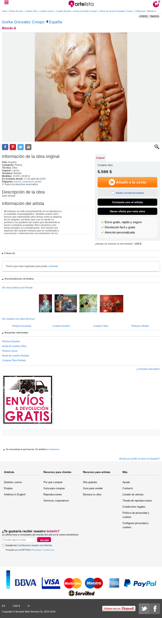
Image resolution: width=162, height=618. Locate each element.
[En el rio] (88, 303)
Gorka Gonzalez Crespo (85, 11)
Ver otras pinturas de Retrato (17, 287)
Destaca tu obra (92, 494)
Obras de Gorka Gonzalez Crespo (116, 11)
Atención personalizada (120, 232)
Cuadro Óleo (31, 11)
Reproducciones (52, 494)
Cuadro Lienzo (47, 11)
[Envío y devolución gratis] (28, 400)
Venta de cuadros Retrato (15, 355)
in (29, 606)
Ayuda (126, 482)
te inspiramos (53, 449)
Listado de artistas (133, 494)
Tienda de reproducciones (137, 500)
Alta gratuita (90, 482)
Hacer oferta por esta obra (127, 211)
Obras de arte (16, 11)
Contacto (127, 488)
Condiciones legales (133, 506)
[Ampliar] (156, 148)
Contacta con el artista (127, 202)
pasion (17, 181)
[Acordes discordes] (111, 304)
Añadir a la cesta (131, 182)
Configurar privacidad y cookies (135, 525)
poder (38, 181)
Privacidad (36, 550)
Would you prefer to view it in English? (139, 458)
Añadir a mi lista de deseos (130, 193)
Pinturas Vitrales (140, 326)
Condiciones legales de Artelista (34, 545)
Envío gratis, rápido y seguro (123, 222)
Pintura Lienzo (10, 351)
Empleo (8, 488)
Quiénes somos (13, 482)
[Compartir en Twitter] (20, 147)
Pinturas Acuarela (21, 326)
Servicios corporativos (56, 500)
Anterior (143, 16)
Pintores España (11, 341)
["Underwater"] (45, 303)
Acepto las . (29, 545)
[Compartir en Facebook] (5, 147)
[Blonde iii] (81, 87)
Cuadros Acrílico (61, 326)
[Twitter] (144, 608)
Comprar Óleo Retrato (14, 360)
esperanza (28, 181)
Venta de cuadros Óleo (14, 346)
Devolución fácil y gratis (120, 227)
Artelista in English (14, 494)
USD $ (138, 244)
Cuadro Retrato (63, 11)
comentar (53, 266)
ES (3, 606)
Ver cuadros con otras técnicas (18, 319)
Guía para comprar (54, 488)
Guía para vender (93, 488)
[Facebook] (154, 608)
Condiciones (48, 550)
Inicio (4, 11)
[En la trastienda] (66, 303)
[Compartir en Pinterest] (13, 147)
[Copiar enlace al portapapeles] (28, 147)
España (55, 22)
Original (100, 158)
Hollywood (140, 11)
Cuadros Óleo (100, 326)
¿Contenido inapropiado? (148, 369)
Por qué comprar (52, 482)
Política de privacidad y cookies (135, 514)
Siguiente (154, 16)
